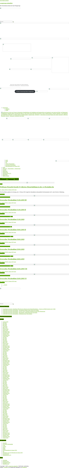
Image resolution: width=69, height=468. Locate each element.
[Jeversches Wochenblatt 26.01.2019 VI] (34, 274)
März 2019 (5, 429)
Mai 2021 (5, 398)
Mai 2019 (5, 427)
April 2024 (5, 355)
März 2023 (5, 371)
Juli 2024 (5, 352)
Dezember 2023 (6, 360)
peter (15, 189)
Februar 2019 (5, 430)
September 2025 (6, 335)
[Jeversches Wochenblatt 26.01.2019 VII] (34, 264)
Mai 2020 (5, 412)
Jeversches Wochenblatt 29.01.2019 (12, 249)
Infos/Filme (5, 174)
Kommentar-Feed (6, 462)
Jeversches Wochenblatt (10, 165)
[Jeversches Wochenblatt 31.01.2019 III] (34, 196)
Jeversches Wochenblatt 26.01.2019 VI (13, 278)
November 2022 (6, 376)
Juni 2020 (5, 411)
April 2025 (5, 341)
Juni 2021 (5, 396)
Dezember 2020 (6, 404)
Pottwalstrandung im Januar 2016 (12, 166)
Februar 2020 (5, 416)
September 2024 (6, 349)
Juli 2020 (5, 410)
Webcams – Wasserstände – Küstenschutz (11, 168)
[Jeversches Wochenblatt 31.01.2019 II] (34, 205)
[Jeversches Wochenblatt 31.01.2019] (34, 215)
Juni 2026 (5, 324)
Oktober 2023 (6, 362)
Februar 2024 (5, 358)
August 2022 (5, 379)
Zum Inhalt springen (4, 0)
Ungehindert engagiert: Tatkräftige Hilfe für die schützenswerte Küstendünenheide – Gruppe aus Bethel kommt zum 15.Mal (29, 309)
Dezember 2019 (6, 418)
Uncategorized (6, 453)
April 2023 (5, 370)
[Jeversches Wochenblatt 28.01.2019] (34, 255)
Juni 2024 (5, 353)
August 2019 (5, 423)
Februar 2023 (5, 372)
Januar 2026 (5, 330)
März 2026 (5, 327)
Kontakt (4, 169)
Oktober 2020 (6, 406)
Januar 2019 (5, 431)
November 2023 (6, 361)
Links (4, 167)
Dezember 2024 (6, 346)
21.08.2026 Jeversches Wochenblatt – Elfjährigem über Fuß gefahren (17, 313)
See (6, 162)
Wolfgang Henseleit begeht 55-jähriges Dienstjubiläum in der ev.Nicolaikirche (27, 187)
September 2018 (6, 436)
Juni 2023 (5, 367)
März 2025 (5, 342)
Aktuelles (7, 108)
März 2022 (5, 385)
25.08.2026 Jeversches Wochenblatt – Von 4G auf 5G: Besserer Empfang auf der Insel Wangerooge (24, 311)
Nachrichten (5, 107)
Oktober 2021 (6, 391)
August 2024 (5, 350)
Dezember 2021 (6, 389)
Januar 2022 (5, 388)
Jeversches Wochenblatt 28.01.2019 (12, 259)
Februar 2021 (5, 401)
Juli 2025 (5, 337)
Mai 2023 (5, 369)
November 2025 (6, 332)
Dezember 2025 (6, 331)
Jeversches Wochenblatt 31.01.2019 (12, 219)
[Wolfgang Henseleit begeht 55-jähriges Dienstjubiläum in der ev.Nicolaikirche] (27, 182)
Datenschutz (5, 172)
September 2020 (6, 407)
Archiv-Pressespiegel (9, 163)
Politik (6, 110)
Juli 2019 (5, 424)
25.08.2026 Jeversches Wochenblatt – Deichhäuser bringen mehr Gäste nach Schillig (21, 310)
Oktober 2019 (6, 420)
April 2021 (5, 399)
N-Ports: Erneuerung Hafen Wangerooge (25, 91)
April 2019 (5, 428)
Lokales (4, 446)
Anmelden (5, 460)
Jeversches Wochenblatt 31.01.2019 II (13, 210)
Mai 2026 (5, 325)
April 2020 (5, 413)
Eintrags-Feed (6, 461)
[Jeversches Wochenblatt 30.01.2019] (34, 235)
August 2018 (5, 437)
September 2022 (6, 378)
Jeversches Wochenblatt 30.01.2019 (12, 239)
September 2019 (6, 422)
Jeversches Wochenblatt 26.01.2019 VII (13, 269)
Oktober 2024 (6, 348)
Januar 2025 (5, 344)
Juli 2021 (5, 395)
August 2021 (5, 394)
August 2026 (5, 321)
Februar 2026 (5, 329)
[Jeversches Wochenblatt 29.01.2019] (34, 245)
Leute (6, 160)
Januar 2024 (5, 359)
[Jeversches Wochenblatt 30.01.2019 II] (34, 225)
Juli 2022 (5, 381)
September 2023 (6, 364)
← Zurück (5, 284)
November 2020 (6, 405)
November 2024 (6, 347)
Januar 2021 (5, 402)
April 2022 (5, 384)
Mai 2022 (5, 383)
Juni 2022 (5, 382)
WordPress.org (6, 463)
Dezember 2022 (6, 375)
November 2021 (6, 390)
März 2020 (5, 414)
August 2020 (5, 408)
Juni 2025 (5, 338)
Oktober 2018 (6, 435)
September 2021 (6, 393)
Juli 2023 (5, 366)
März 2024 (5, 356)
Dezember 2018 (6, 433)
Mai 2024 (5, 354)
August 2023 (5, 365)
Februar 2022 (5, 387)
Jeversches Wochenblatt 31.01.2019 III (13, 200)
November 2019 (6, 419)
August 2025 (5, 336)
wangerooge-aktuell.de (6, 3)
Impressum (5, 171)
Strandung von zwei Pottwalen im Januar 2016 (13, 452)
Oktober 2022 (6, 377)
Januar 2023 (5, 373)
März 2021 (5, 400)
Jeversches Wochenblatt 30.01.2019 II (13, 229)
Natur (6, 161)
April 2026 (5, 326)
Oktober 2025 (6, 333)
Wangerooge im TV (7, 173)
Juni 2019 (5, 425)
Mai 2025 (5, 340)
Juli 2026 (5, 323)
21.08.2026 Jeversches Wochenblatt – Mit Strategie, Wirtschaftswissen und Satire (20, 312)
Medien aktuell (6, 175)
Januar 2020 (5, 417)
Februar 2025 (5, 343)
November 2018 (6, 434)
